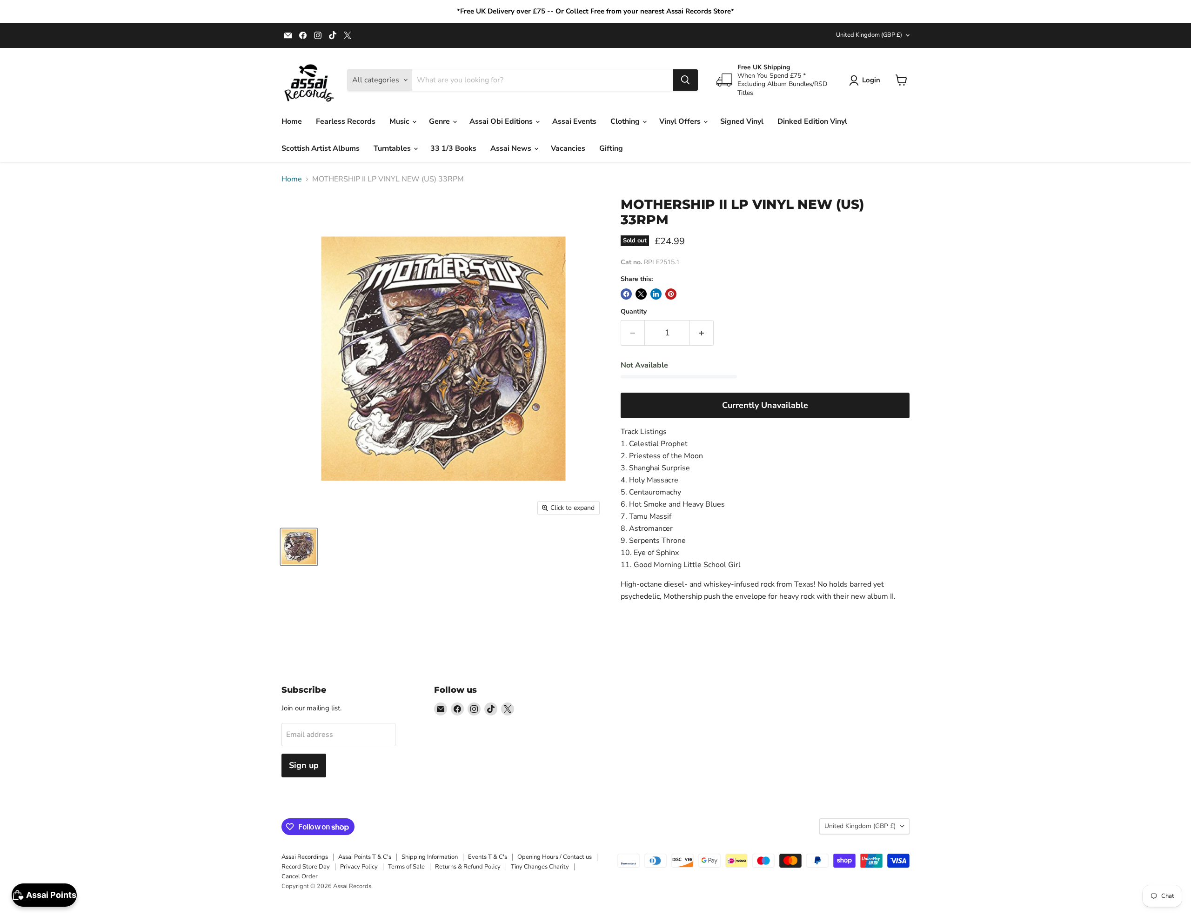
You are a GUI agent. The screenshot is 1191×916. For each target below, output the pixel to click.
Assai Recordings (304, 857)
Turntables (393, 148)
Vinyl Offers (681, 121)
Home (291, 121)
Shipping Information (429, 857)
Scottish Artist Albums (320, 148)
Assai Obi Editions (502, 121)
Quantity (634, 311)
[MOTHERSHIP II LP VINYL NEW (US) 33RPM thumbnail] (299, 546)
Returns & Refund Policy (468, 867)
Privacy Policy (359, 867)
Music (400, 121)
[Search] (685, 80)
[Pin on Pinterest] (670, 294)
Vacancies (568, 148)
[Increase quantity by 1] (702, 333)
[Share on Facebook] (626, 294)
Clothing (626, 121)
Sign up (304, 765)
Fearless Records (345, 121)
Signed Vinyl (741, 121)
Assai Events (574, 121)
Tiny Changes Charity (540, 867)
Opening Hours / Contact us (554, 857)
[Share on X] (641, 294)
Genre (440, 121)
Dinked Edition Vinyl (812, 121)
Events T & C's (487, 857)
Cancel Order (299, 876)
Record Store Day (305, 867)
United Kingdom (869, 35)
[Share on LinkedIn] (656, 294)
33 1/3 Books (453, 148)
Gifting (611, 148)
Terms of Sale (406, 867)
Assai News (511, 148)
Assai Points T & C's (364, 857)
